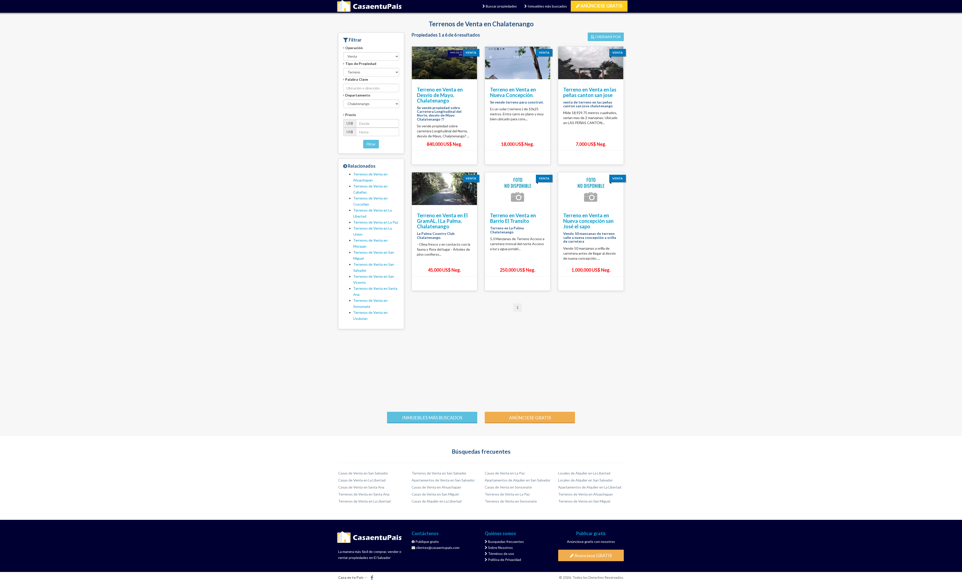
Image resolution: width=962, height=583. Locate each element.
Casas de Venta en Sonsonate (508, 487)
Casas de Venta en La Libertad (362, 480)
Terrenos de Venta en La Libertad (364, 501)
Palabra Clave (356, 79)
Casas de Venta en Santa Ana (361, 487)
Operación (353, 48)
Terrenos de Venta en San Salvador (439, 473)
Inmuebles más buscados (547, 6)
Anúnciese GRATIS (601, 6)
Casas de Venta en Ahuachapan (436, 487)
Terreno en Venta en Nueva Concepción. (513, 92)
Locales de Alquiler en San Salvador (585, 480)
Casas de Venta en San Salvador (363, 473)
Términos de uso (500, 553)
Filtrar (371, 144)
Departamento (357, 95)
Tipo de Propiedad (360, 63)
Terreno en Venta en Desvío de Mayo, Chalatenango (440, 95)
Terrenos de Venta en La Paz (375, 222)
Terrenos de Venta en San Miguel (584, 501)
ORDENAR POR (607, 37)
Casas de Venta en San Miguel (435, 494)
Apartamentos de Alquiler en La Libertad (589, 487)
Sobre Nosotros (500, 547)
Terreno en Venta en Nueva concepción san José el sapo (588, 220)
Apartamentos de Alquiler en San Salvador (517, 480)
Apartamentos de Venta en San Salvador (443, 480)
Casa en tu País (369, 6)
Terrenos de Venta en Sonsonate (511, 501)
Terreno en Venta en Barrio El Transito (513, 218)
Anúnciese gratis (530, 417)
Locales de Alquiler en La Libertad (584, 473)
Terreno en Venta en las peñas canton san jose (589, 92)
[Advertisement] (481, 369)
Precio (350, 115)
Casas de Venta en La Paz (505, 473)
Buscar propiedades (501, 6)
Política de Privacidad (504, 559)
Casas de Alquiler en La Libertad (436, 501)
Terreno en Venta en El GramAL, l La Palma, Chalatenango (442, 220)
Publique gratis (427, 541)
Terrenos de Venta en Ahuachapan (585, 494)
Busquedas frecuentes (505, 541)
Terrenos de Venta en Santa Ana (363, 494)
